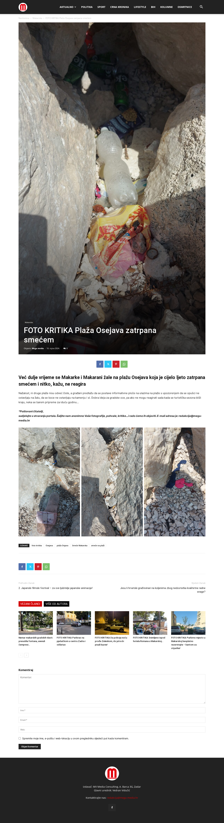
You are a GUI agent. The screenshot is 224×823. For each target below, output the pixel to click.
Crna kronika (119, 7)
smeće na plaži (97, 545)
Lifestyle (140, 7)
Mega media (38, 348)
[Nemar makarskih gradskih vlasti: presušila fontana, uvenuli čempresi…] (36, 623)
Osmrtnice (185, 7)
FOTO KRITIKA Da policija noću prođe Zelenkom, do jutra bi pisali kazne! (111, 641)
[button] (201, 7)
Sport (101, 7)
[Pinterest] (116, 364)
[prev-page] (21, 655)
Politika (87, 7)
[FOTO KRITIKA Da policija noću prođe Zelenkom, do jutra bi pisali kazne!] (112, 623)
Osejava (49, 545)
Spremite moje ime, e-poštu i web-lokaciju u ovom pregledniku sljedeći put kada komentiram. (75, 738)
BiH (153, 7)
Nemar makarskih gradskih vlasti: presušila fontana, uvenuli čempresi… (36, 641)
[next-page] (26, 655)
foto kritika (37, 545)
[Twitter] (107, 364)
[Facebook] (99, 364)
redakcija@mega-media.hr (122, 797)
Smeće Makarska (79, 545)
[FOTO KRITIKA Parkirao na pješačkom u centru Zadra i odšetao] (74, 623)
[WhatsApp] (124, 364)
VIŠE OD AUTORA (57, 604)
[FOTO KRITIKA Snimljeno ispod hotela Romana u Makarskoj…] (150, 623)
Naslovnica (24, 18)
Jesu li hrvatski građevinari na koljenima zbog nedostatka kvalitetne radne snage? (162, 589)
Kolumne (166, 7)
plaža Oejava (62, 545)
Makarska (37, 18)
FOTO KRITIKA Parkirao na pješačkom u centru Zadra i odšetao (71, 641)
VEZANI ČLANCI (30, 604)
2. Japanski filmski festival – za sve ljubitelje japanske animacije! (56, 588)
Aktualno (66, 7)
